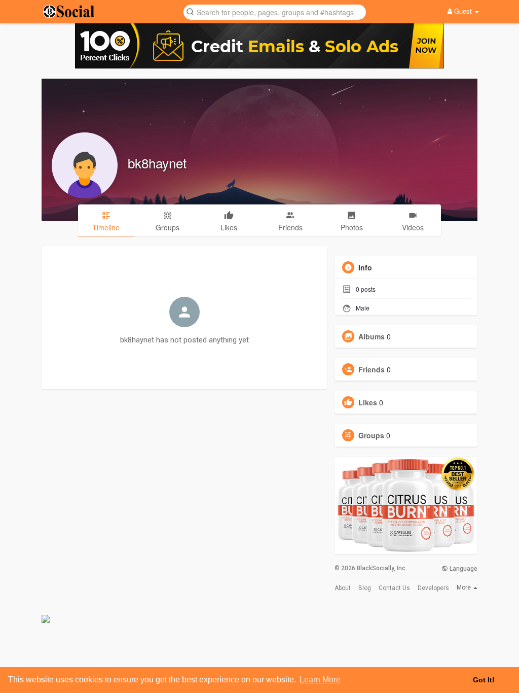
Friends (371, 369)
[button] (274, 11)
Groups (371, 435)
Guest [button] (463, 11)
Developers (433, 588)
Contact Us (394, 588)
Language (462, 569)
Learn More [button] (320, 679)
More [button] (464, 587)
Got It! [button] (484, 680)
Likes (367, 402)
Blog (364, 588)
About (343, 588)
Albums (371, 336)
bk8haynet (157, 162)
